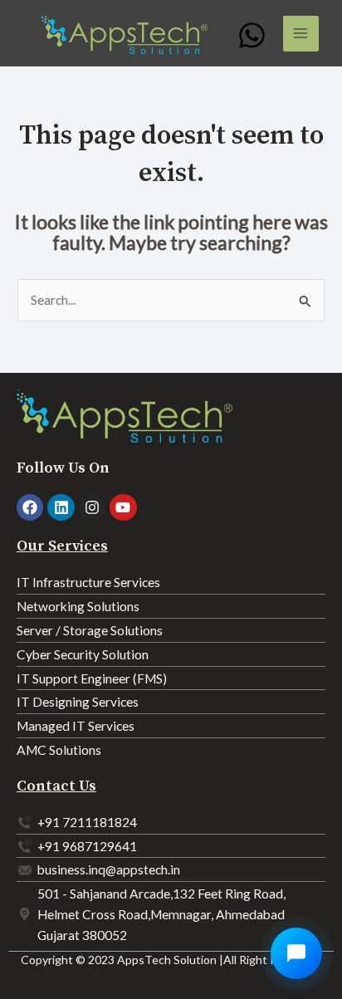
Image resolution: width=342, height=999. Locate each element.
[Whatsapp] (251, 35)
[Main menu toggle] (301, 33)
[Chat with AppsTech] (296, 953)
